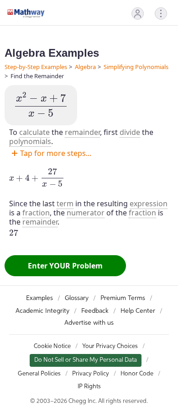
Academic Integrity (42, 311)
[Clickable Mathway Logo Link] (26, 13)
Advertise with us (89, 323)
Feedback (95, 311)
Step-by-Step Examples (36, 67)
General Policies (39, 374)
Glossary (77, 298)
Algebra (85, 67)
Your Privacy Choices (110, 346)
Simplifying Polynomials (136, 67)
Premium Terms (122, 298)
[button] (137, 13)
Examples (39, 298)
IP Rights (89, 387)
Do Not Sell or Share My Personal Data (85, 360)
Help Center (137, 311)
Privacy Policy (90, 374)
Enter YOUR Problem (65, 266)
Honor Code (136, 374)
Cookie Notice (52, 346)
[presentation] (41, 105)
